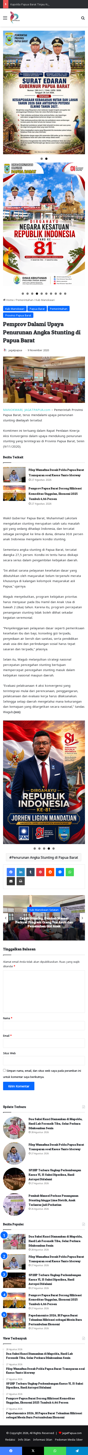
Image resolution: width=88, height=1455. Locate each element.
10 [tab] (65, 293)
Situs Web (9, 1052)
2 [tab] (46, 159)
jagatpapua (15, 350)
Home (10, 299)
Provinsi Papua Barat (18, 315)
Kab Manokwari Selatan (44, 909)
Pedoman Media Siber (69, 1439)
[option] (44, 917)
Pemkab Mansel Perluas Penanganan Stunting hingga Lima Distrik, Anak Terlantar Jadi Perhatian (44, 922)
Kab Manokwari (45, 299)
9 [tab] (60, 293)
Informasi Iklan (42, 1439)
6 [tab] (46, 293)
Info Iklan (24, 1439)
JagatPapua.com (72, 1432)
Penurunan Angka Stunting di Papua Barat (45, 857)
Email (7, 1035)
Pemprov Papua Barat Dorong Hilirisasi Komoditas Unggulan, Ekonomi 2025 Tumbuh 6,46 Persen (55, 494)
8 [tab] (56, 293)
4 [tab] (37, 293)
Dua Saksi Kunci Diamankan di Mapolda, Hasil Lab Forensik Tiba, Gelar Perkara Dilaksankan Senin (55, 1123)
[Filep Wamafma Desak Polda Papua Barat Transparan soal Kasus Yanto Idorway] (14, 474)
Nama (7, 1017)
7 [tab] (51, 293)
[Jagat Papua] (15, 17)
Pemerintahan (24, 299)
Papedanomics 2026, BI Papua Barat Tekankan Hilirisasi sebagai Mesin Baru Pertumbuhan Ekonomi (55, 1319)
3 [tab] (32, 293)
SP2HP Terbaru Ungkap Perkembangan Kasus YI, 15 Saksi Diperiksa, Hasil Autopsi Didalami (55, 1174)
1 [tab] (42, 159)
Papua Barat (37, 308)
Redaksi (10, 1439)
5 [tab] (42, 293)
